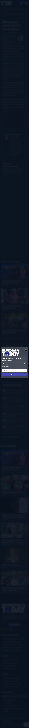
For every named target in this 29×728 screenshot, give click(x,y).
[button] (26, 349)
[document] (14, 364)
